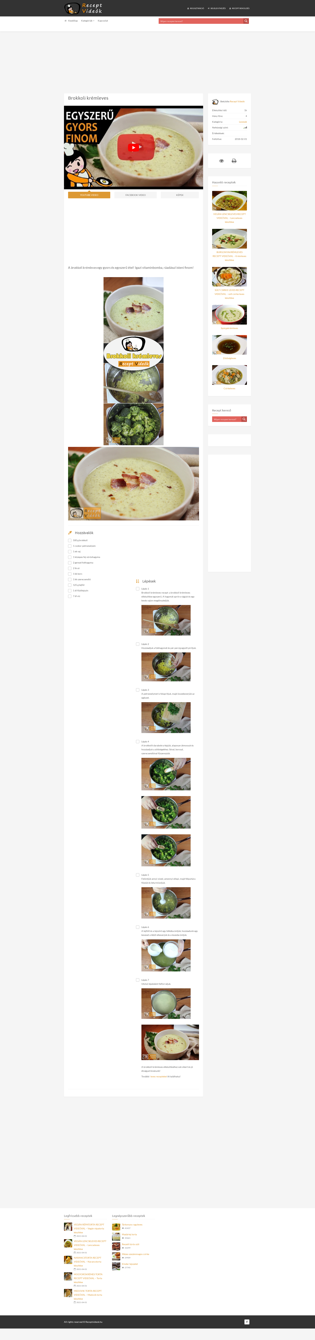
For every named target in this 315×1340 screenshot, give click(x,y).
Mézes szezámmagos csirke (135, 1254)
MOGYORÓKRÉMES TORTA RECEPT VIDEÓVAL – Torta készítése (88, 1278)
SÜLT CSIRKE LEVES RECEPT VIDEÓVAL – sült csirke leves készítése (229, 294)
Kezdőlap (73, 20)
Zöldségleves (229, 358)
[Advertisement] (98, 60)
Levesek (243, 121)
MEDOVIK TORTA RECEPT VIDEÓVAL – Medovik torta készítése (88, 1294)
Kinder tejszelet (130, 1264)
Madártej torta (129, 1234)
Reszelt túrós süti (130, 1244)
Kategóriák (87, 20)
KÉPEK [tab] (180, 195)
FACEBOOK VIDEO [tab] (136, 195)
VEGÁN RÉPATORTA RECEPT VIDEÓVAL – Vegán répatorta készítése (89, 1228)
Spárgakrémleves (229, 328)
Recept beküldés (240, 8)
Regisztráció (197, 8)
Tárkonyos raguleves (132, 1224)
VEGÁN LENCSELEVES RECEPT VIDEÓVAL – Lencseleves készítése (229, 218)
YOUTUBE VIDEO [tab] (89, 195)
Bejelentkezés (218, 8)
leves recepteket (158, 1076)
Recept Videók (237, 101)
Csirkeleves (229, 388)
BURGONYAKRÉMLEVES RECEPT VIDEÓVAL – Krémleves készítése (229, 256)
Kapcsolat (103, 20)
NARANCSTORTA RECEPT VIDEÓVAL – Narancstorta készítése (87, 1261)
